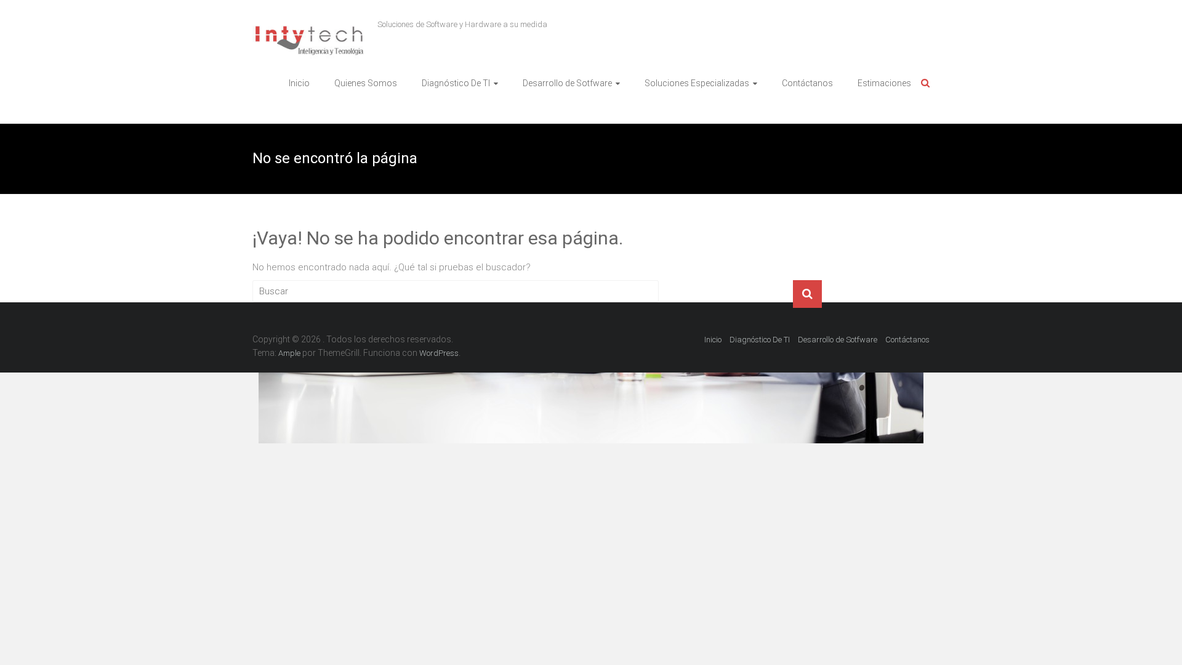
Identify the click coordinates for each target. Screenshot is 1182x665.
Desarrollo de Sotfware (567, 83)
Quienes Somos (365, 83)
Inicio (299, 83)
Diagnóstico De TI (456, 83)
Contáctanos (807, 83)
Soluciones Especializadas (697, 83)
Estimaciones (884, 83)
